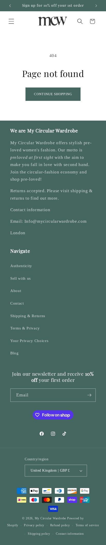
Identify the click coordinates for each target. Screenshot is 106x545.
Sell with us (20, 278)
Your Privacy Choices (29, 340)
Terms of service (87, 525)
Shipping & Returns (27, 316)
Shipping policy (39, 534)
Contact (17, 303)
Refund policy (60, 525)
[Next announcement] (96, 5)
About (15, 290)
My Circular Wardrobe (50, 518)
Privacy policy (34, 525)
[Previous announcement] (10, 5)
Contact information (70, 534)
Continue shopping (53, 94)
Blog (14, 353)
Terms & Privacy (25, 328)
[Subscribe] (89, 395)
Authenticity (21, 266)
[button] (11, 21)
